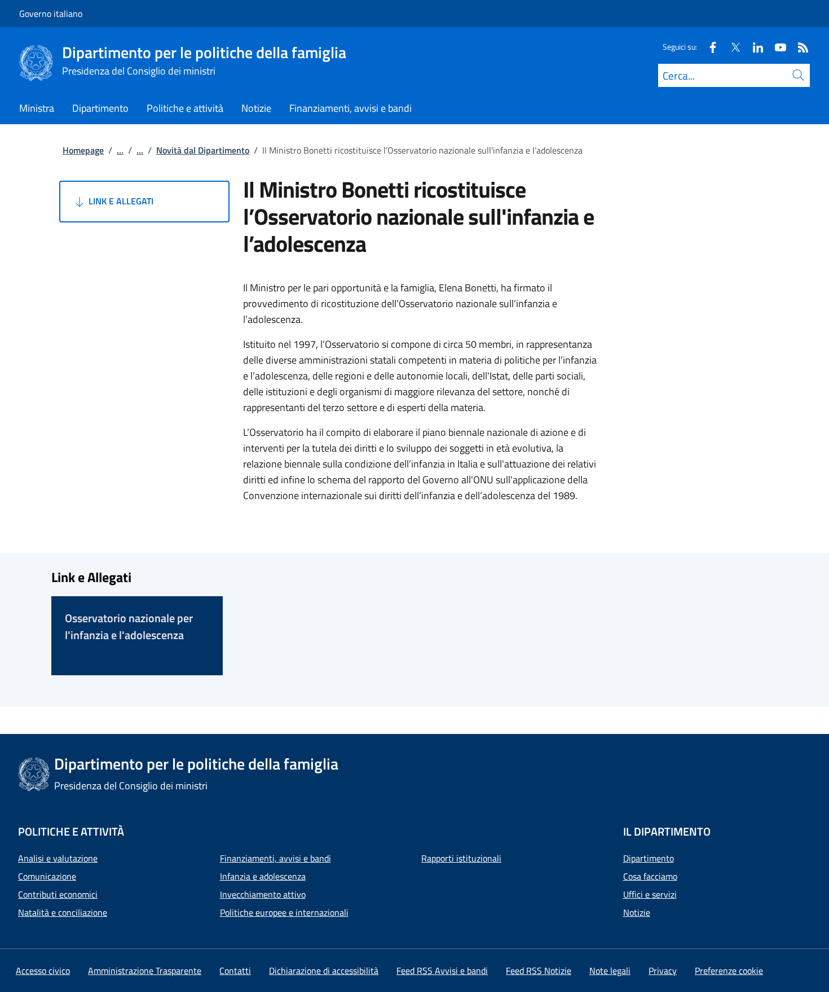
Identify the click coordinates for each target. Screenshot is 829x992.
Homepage (83, 150)
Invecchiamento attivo (263, 894)
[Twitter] (731, 46)
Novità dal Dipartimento (202, 150)
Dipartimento (648, 858)
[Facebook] (708, 46)
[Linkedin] (753, 46)
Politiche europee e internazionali (284, 912)
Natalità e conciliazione (62, 912)
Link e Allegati (119, 201)
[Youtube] (776, 46)
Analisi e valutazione (58, 858)
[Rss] (798, 46)
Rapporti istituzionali (461, 858)
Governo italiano (50, 13)
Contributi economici (58, 894)
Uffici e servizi (650, 894)
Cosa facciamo (650, 876)
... (120, 150)
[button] (729, 970)
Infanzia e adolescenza (263, 876)
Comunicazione (47, 876)
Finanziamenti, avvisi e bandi (275, 858)
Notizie (636, 912)
